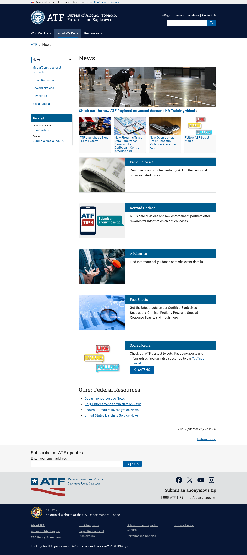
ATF (34, 45)
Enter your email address (49, 458)
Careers (179, 15)
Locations (193, 15)
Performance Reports (141, 535)
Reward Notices (142, 208)
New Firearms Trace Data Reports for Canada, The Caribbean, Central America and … (128, 144)
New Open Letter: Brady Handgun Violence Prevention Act (164, 142)
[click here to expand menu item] (70, 59)
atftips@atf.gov (201, 498)
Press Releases (141, 162)
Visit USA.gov (119, 546)
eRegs (166, 15)
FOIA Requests (89, 525)
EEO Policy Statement (46, 537)
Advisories (138, 253)
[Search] (211, 23)
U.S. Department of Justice (101, 515)
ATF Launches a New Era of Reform (94, 139)
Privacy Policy (184, 525)
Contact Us (209, 15)
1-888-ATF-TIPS (172, 497)
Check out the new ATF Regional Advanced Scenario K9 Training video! (137, 111)
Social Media (140, 345)
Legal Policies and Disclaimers (91, 533)
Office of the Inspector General (142, 527)
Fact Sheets (139, 299)
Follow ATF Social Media (197, 139)
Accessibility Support (45, 531)
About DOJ (38, 525)
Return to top (206, 439)
